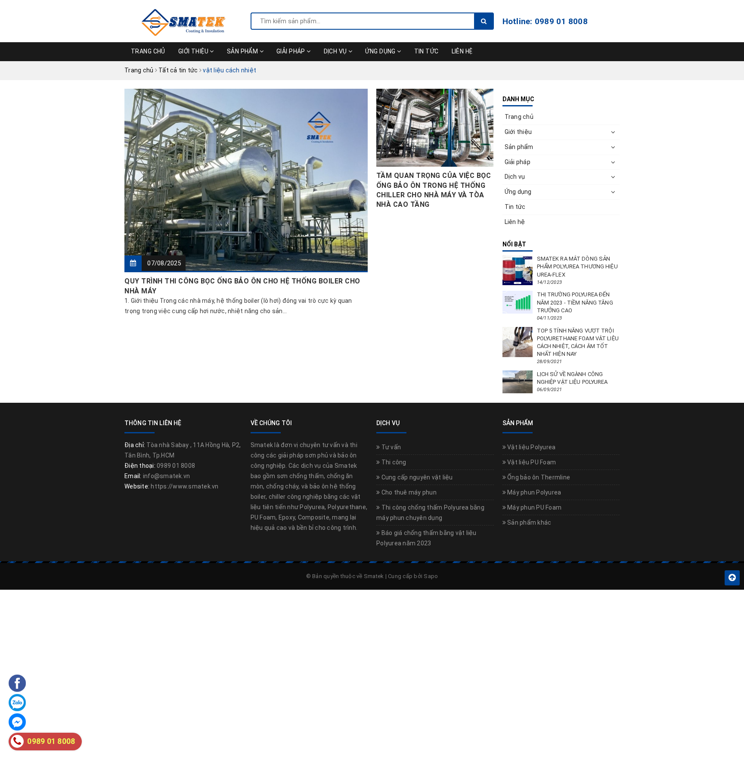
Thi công (393, 462)
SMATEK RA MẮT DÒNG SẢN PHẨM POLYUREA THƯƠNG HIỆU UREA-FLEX (577, 266)
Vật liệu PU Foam (531, 462)
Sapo (431, 576)
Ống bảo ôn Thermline (538, 477)
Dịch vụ (336, 51)
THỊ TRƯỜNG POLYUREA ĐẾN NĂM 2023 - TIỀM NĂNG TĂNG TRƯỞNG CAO (575, 302)
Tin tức (426, 51)
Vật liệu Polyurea (531, 447)
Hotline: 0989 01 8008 (545, 21)
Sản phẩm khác (529, 522)
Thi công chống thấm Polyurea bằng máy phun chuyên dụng (430, 512)
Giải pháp (291, 51)
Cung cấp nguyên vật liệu (416, 477)
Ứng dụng (381, 51)
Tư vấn (390, 447)
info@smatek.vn (166, 476)
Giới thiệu (194, 51)
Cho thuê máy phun (408, 492)
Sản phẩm (243, 51)
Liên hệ (462, 51)
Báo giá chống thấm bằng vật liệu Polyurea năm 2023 (426, 538)
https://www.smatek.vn (184, 486)
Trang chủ (148, 51)
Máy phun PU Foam (533, 507)
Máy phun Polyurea (533, 492)
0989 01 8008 (176, 465)
